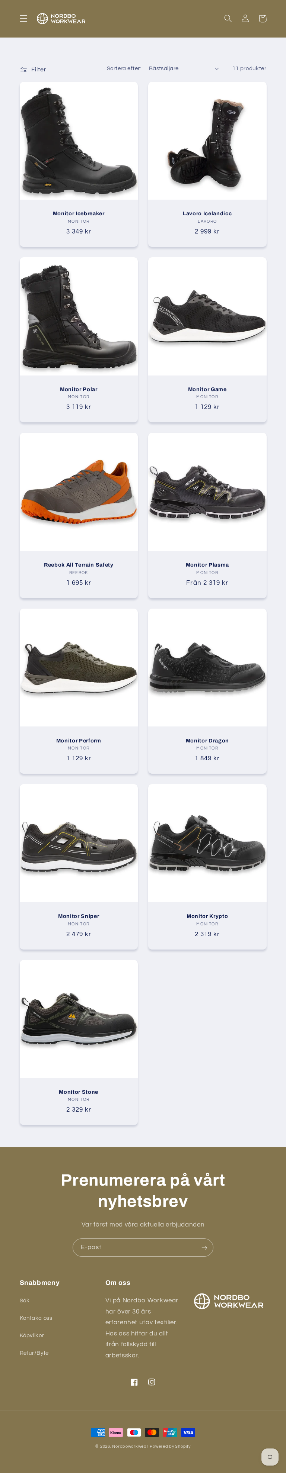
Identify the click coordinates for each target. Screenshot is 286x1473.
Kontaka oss (36, 1318)
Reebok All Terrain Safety (79, 565)
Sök (25, 1300)
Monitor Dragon (207, 741)
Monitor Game (207, 389)
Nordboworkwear (130, 1446)
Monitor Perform (78, 741)
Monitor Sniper (78, 916)
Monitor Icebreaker (79, 213)
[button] (23, 18)
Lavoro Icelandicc (207, 213)
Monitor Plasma (207, 565)
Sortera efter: (124, 68)
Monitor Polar (79, 389)
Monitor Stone (78, 1092)
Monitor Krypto (207, 916)
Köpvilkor (32, 1335)
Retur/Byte (34, 1353)
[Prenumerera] (204, 1247)
